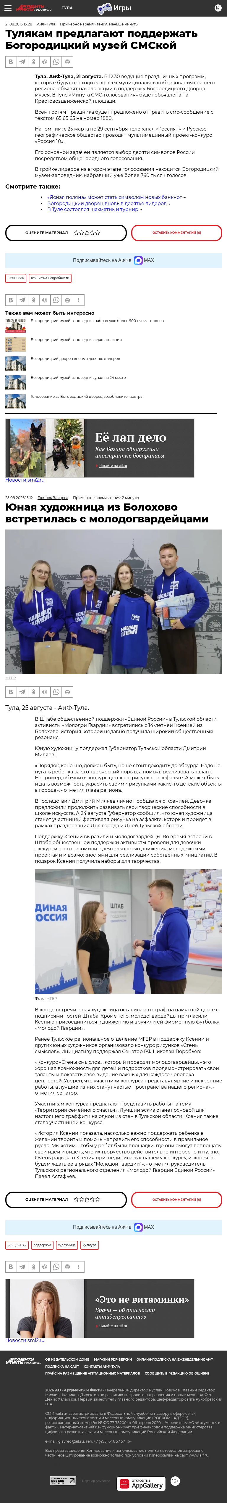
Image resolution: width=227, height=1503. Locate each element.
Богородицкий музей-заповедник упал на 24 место (78, 377)
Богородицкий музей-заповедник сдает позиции (76, 339)
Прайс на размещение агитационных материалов (92, 1373)
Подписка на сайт (62, 1367)
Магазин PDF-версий (113, 1360)
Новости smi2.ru (25, 480)
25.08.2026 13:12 (19, 497)
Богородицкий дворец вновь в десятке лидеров (107, 203)
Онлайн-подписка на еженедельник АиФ (175, 1360)
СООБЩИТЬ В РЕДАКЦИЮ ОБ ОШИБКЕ (177, 1373)
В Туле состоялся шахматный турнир (92, 209)
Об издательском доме (67, 1360)
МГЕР (10, 678)
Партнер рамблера (96, 1481)
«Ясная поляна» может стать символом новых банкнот (114, 197)
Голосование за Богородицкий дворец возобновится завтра (86, 396)
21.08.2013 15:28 (18, 24)
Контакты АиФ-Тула (102, 1367)
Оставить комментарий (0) (177, 233)
